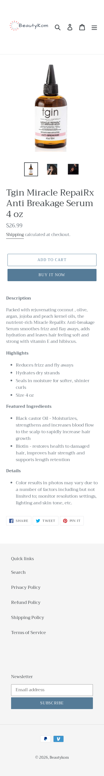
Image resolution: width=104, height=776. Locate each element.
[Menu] (94, 27)
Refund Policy (25, 602)
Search (18, 572)
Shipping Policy (27, 617)
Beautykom (59, 757)
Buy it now (52, 274)
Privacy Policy (25, 587)
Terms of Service (28, 633)
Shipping (15, 234)
